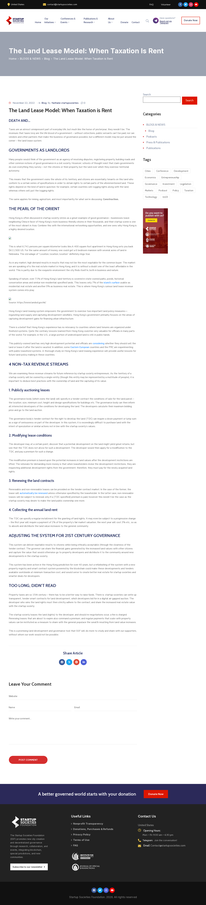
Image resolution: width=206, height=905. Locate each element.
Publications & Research (91, 20)
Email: (164, 845)
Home (38, 22)
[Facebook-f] (180, 4)
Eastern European (79, 347)
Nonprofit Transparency (88, 823)
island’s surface (112, 282)
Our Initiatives (49, 20)
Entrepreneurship (170, 177)
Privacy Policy (82, 834)
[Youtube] (196, 4)
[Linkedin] (84, 662)
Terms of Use (81, 839)
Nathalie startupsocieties (65, 103)
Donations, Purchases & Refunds (93, 829)
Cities (148, 171)
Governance (151, 184)
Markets (149, 190)
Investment (169, 184)
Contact (136, 22)
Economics (150, 177)
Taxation (188, 190)
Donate (124, 22)
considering (98, 343)
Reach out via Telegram (166, 22)
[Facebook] (62, 662)
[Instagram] (191, 4)
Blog (47, 58)
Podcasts (151, 136)
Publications (153, 148)
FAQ (75, 845)
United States (17, 4)
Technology (151, 197)
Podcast (163, 190)
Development (181, 171)
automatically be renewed (34, 493)
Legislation (185, 184)
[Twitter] (185, 4)
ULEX (165, 197)
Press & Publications (158, 142)
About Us (111, 20)
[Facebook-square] (94, 890)
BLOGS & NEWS (30, 58)
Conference (162, 171)
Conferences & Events (68, 20)
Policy (176, 190)
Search (147, 94)
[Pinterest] (76, 662)
